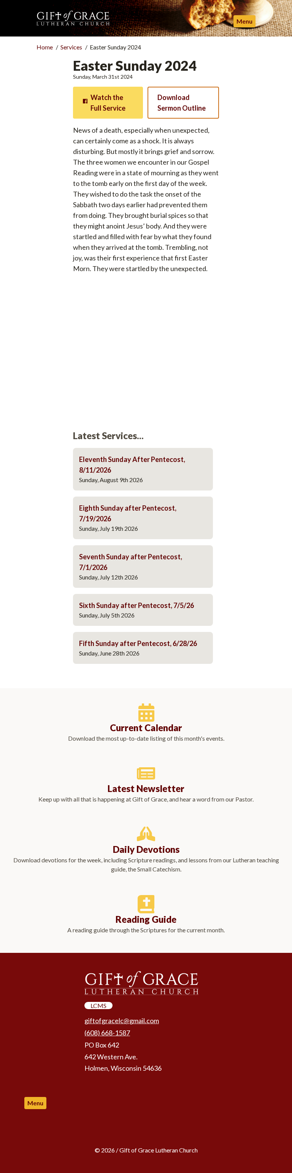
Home (44, 47)
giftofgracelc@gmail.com (121, 1020)
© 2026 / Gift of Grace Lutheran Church (146, 1150)
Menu (244, 21)
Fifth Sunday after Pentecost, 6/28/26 (138, 643)
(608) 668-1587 (107, 1033)
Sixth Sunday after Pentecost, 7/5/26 (136, 605)
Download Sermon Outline (181, 102)
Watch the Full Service (107, 102)
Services (71, 47)
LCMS (98, 1005)
